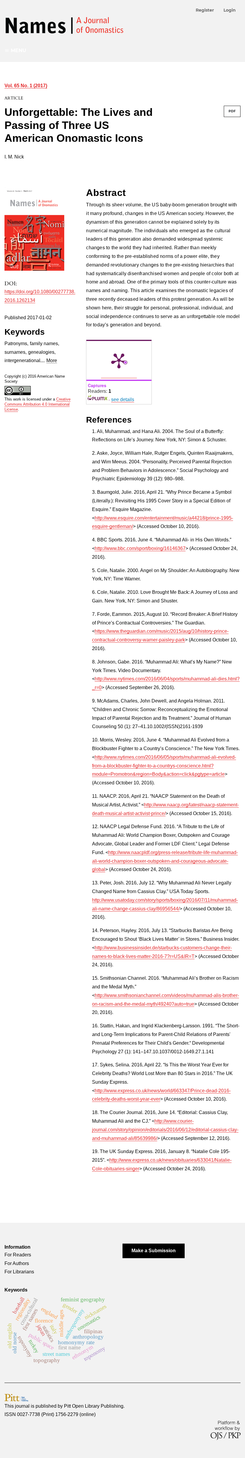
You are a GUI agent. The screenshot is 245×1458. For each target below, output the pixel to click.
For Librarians (19, 1271)
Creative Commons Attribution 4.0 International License (37, 404)
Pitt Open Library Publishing (93, 1406)
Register (205, 10)
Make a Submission (153, 1250)
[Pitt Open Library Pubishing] (16, 1397)
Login (229, 10)
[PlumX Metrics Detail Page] (119, 360)
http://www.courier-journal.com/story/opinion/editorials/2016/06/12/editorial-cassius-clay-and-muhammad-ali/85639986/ (165, 1130)
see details (122, 399)
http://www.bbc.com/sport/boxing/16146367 (140, 548)
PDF (232, 111)
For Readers (17, 1254)
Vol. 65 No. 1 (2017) (25, 85)
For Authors (16, 1263)
